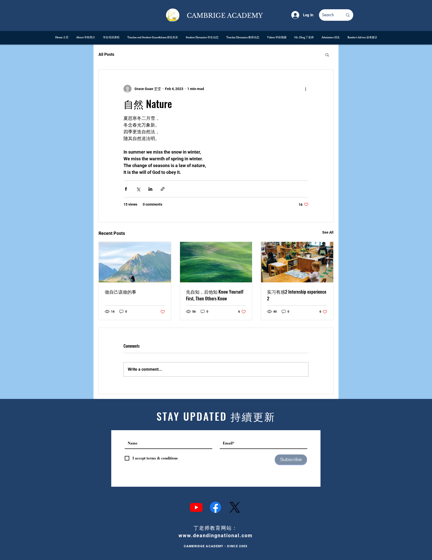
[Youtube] (196, 507)
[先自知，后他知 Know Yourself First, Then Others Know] (216, 262)
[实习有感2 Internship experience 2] (297, 262)
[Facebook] (215, 507)
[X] (234, 507)
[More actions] (305, 89)
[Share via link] (162, 189)
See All (328, 232)
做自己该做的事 (120, 291)
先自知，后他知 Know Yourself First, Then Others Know (214, 295)
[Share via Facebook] (126, 189)
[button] (327, 55)
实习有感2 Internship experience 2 (296, 295)
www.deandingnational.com (215, 535)
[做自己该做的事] (135, 262)
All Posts (106, 54)
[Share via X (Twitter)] (138, 189)
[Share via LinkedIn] (150, 189)
